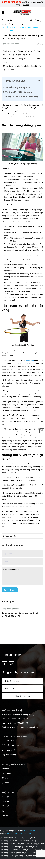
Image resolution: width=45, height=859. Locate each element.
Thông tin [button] (8, 792)
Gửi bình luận (10, 590)
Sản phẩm (6, 806)
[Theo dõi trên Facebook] (5, 664)
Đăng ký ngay (21, 696)
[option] (22, 623)
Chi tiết (26, 5)
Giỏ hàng (5, 783)
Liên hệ (5, 816)
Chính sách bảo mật (10, 740)
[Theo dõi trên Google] (11, 664)
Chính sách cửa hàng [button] (14, 736)
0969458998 (22, 719)
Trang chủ (6, 797)
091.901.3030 (12, 833)
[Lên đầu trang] (40, 847)
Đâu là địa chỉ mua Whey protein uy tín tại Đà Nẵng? (21, 60)
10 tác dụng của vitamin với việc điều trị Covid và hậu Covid (22, 68)
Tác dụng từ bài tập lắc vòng (17, 92)
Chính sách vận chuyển (11, 745)
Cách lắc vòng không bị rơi (16, 88)
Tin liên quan (8, 601)
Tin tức (5, 811)
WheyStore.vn (29, 830)
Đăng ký (5, 778)
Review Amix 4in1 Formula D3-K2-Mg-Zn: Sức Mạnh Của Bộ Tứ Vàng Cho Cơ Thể (21, 53)
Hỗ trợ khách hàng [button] (13, 764)
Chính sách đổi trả (9, 750)
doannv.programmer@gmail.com (25, 727)
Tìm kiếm (5, 769)
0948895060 (22, 723)
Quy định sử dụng (9, 754)
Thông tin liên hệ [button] (12, 710)
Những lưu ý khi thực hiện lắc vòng (20, 97)
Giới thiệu (5, 801)
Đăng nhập (6, 773)
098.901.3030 (26, 833)
